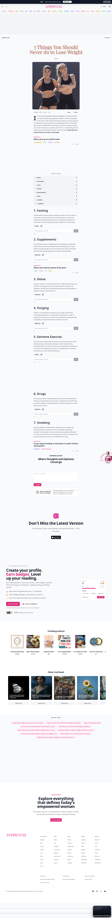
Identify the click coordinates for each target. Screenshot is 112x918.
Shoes (42, 859)
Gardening (70, 846)
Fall (46, 271)
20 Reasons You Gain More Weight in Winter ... (75, 726)
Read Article (22, 704)
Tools (41, 866)
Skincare (56, 859)
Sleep (30, 11)
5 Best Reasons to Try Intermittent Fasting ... (75, 734)
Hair (96, 846)
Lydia (36, 112)
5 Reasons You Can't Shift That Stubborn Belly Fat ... (64, 723)
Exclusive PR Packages (69, 879)
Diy (34, 11)
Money (16, 11)
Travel (21, 11)
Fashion (70, 843)
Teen (41, 863)
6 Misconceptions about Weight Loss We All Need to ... (56, 737)
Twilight (70, 863)
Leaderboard (85, 597)
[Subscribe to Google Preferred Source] (43, 492)
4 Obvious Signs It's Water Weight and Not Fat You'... (76, 730)
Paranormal (57, 856)
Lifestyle (97, 849)
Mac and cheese (38, 142)
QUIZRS (77, 144)
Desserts (97, 840)
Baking (83, 836)
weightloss (6, 37)
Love (41, 853)
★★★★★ (107, 37)
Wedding (98, 11)
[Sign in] (109, 6)
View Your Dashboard (31, 604)
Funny (92, 11)
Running (103, 11)
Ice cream (57, 142)
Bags (69, 836)
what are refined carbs (92, 723)
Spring (35, 271)
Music (96, 853)
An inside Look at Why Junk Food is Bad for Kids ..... (39, 726)
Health (42, 849)
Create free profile (13, 604)
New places (37, 449)
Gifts (82, 846)
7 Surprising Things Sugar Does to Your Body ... (27, 723)
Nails (49, 11)
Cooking (60, 11)
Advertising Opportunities (47, 879)
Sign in (37, 608)
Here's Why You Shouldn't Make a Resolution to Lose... (37, 730)
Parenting (4, 11)
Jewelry (83, 849)
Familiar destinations (46, 449)
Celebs (69, 840)
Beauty (77, 11)
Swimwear (66, 11)
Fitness (72, 11)
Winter (50, 271)
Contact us (43, 876)
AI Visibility (66, 876)
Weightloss (98, 863)
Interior (109, 11)
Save (69, 112)
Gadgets (44, 11)
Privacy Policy (88, 879)
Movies (83, 853)
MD (49, 112)
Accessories (43, 836)
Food (88, 11)
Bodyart (83, 11)
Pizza (45, 142)
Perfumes (54, 11)
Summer (41, 271)
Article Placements (90, 876)
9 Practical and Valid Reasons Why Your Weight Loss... (39, 734)
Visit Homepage (56, 820)
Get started (100, 597)
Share (75, 112)
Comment (37, 484)
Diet (41, 843)
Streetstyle (84, 859)
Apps (26, 11)
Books (38, 11)
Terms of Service (44, 882)
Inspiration (10, 11)
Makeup (56, 853)
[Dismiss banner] (76, 490)
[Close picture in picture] (94, 907)
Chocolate (50, 142)
